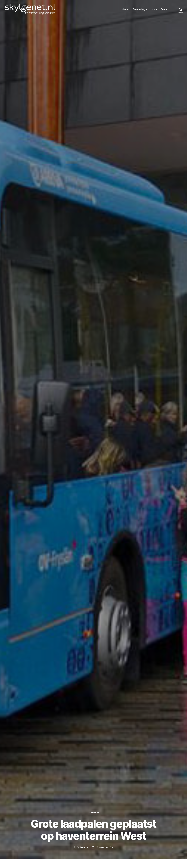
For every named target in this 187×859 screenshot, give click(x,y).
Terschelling (139, 9)
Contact (165, 9)
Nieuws (125, 9)
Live (153, 9)
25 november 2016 (104, 847)
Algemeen (93, 812)
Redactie (84, 847)
